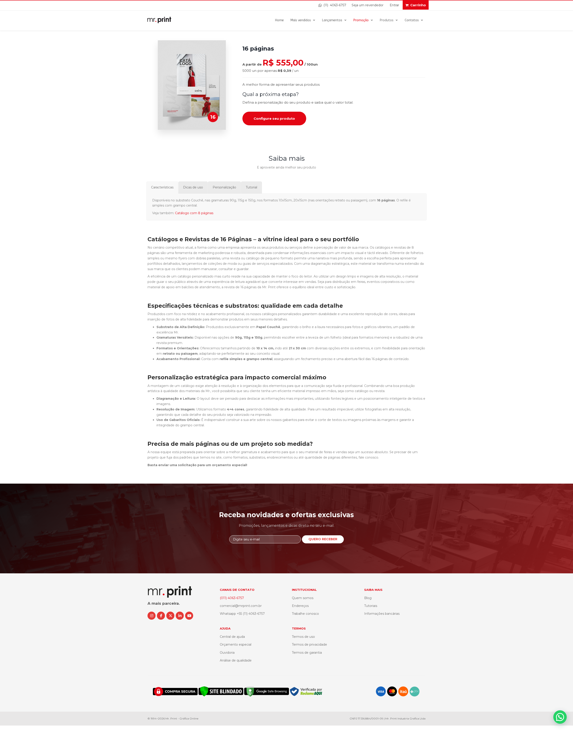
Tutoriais (370, 606)
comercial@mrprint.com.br (241, 606)
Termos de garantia (307, 653)
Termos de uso (303, 637)
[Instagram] (152, 616)
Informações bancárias (382, 614)
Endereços (300, 606)
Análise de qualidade (236, 660)
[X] (170, 616)
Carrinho (418, 5)
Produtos (386, 20)
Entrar (394, 5)
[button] (560, 717)
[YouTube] (189, 616)
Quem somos (302, 598)
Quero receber (322, 539)
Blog (368, 598)
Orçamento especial (235, 644)
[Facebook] (161, 616)
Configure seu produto (274, 118)
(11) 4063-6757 (334, 5)
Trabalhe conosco (305, 614)
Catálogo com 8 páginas (194, 213)
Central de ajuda (232, 637)
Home (279, 20)
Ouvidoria (227, 653)
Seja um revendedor (367, 5)
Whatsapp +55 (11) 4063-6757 (242, 614)
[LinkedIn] (180, 616)
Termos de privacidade (309, 644)
